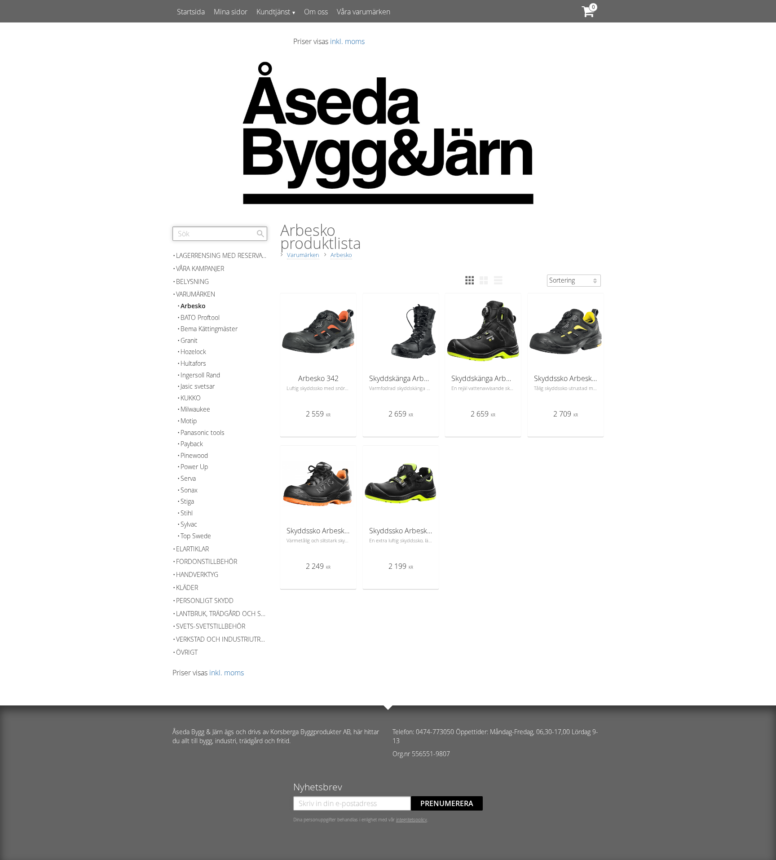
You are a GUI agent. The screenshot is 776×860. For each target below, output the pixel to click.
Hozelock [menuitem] (193, 351)
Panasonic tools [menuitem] (203, 432)
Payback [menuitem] (192, 443)
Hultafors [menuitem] (193, 363)
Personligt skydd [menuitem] (205, 600)
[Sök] (260, 233)
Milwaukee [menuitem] (195, 409)
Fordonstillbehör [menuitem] (206, 561)
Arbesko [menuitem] (193, 305)
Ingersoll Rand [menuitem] (200, 375)
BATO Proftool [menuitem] (200, 317)
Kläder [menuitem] (187, 587)
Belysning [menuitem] (192, 281)
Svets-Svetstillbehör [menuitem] (210, 626)
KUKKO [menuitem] (191, 398)
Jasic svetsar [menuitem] (198, 386)
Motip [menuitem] (189, 421)
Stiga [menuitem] (187, 501)
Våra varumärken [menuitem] (363, 12)
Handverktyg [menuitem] (197, 574)
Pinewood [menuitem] (194, 455)
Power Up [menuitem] (194, 466)
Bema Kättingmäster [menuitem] (209, 328)
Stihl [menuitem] (187, 513)
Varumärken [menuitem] (195, 294)
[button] (469, 280)
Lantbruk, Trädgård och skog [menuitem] (221, 613)
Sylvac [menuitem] (189, 524)
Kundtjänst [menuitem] (273, 12)
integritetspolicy (411, 819)
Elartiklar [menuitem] (192, 549)
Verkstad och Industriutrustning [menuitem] (221, 639)
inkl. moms (347, 41)
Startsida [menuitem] (191, 12)
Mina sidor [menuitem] (230, 12)
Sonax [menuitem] (189, 490)
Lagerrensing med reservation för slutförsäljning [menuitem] (221, 255)
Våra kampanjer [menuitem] (200, 268)
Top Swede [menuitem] (196, 536)
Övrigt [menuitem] (187, 652)
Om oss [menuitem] (316, 12)
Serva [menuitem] (188, 478)
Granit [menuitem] (189, 340)
